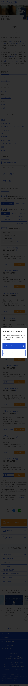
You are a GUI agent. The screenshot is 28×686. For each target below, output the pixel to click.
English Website (8, 346)
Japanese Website (9, 352)
